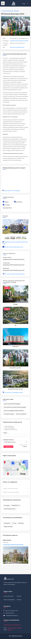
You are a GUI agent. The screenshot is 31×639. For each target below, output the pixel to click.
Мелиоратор (7, 523)
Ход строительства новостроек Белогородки (15, 407)
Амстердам (7, 505)
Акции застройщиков (21, 414)
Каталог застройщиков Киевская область (14, 410)
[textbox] (15, 488)
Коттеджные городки (9, 414)
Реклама (19, 596)
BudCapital (21, 523)
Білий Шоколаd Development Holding (19, 40)
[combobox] (15, 488)
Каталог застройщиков (9, 599)
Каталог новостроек (8, 596)
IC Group (14, 523)
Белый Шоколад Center (10, 508)
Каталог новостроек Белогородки (12, 403)
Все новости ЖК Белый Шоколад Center (15, 274)
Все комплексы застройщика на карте (13, 392)
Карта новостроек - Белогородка (12, 190)
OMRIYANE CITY (15, 505)
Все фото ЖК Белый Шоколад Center (14, 247)
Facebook (9, 627)
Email (5, 433)
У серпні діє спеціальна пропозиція (13, 544)
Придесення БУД (8, 526)
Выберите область (9, 440)
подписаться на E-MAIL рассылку (12, 625)
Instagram (19, 627)
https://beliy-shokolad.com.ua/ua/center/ (17, 47)
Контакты (19, 599)
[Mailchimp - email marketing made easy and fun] (24, 446)
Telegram (14, 627)
